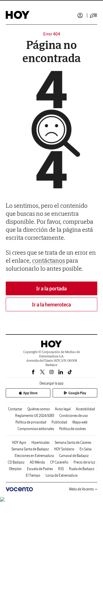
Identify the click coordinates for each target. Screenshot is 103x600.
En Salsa (86, 449)
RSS (61, 469)
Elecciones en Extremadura (34, 456)
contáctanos (48, 260)
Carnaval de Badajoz (74, 456)
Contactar (15, 409)
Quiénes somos (38, 409)
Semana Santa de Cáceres (73, 442)
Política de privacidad (30, 422)
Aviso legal (63, 409)
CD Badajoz (16, 462)
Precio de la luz (84, 462)
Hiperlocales (40, 442)
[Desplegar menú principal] (93, 15)
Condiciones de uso (73, 415)
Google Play (77, 393)
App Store (30, 393)
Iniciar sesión (80, 15)
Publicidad (59, 422)
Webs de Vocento (81, 489)
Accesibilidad (85, 409)
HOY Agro (19, 442)
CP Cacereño (59, 462)
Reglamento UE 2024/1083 (34, 415)
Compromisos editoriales (35, 429)
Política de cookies (72, 429)
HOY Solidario (64, 449)
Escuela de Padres (40, 469)
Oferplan (15, 469)
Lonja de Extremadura (61, 475)
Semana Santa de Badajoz (30, 449)
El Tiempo (33, 475)
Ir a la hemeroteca (51, 304)
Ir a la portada (51, 288)
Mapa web (80, 422)
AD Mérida (37, 462)
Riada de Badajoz (81, 469)
